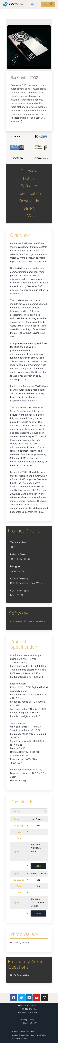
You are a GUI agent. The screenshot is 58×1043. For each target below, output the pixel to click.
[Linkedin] (29, 997)
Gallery (29, 208)
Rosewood (22, 583)
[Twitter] (21, 997)
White (39, 583)
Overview (29, 171)
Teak (32, 583)
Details (29, 178)
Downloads (29, 200)
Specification (29, 193)
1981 (12, 558)
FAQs (29, 215)
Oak (12, 583)
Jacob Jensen (18, 570)
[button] (32, 4)
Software (29, 186)
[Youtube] (36, 997)
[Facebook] (13, 997)
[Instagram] (44, 997)
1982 (20, 558)
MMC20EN (16, 595)
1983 (27, 558)
